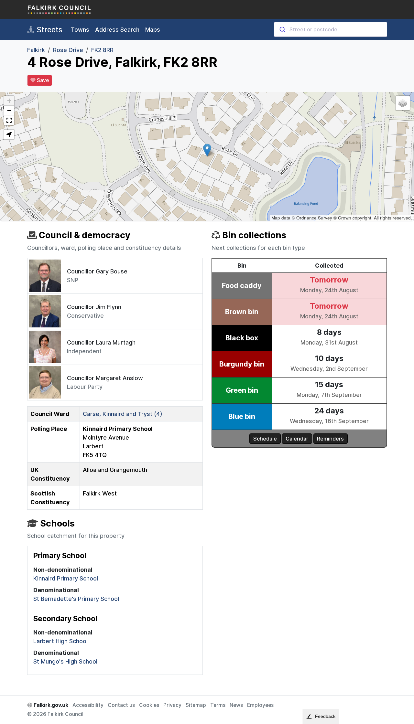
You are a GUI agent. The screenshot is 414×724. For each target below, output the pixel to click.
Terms (217, 705)
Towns (80, 29)
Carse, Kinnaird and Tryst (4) (122, 413)
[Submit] (281, 29)
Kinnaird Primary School (65, 578)
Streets (48, 29)
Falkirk (36, 50)
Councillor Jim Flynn (94, 306)
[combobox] (330, 29)
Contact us (121, 705)
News (236, 705)
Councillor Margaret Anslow (105, 378)
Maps (152, 29)
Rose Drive (68, 50)
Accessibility (88, 705)
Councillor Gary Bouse (97, 271)
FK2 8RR (102, 50)
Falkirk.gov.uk (50, 705)
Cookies (149, 705)
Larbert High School (60, 641)
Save (42, 80)
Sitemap (196, 705)
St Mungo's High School (65, 661)
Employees (260, 705)
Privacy (172, 705)
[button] (207, 150)
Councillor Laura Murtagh (101, 342)
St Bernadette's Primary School (76, 598)
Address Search (117, 29)
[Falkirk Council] (59, 9)
